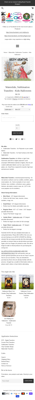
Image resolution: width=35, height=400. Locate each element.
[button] (17, 97)
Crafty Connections (17, 390)
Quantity (18, 125)
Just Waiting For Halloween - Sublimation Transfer (9, 321)
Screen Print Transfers (8, 342)
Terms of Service (6, 365)
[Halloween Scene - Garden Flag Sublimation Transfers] (26, 282)
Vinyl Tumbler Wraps (7, 346)
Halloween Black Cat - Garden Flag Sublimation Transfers (9, 293)
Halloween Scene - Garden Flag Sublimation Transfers (26, 293)
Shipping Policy (5, 359)
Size (22, 106)
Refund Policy (5, 361)
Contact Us (4, 363)
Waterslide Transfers (7, 349)
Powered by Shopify (27, 390)
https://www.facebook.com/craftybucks (17, 32)
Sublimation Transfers (7, 344)
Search (3, 357)
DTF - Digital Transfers (8, 340)
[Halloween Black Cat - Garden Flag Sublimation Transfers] (8, 282)
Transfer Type (9, 106)
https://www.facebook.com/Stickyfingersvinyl (17, 36)
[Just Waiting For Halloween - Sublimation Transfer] (8, 309)
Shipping (14, 99)
